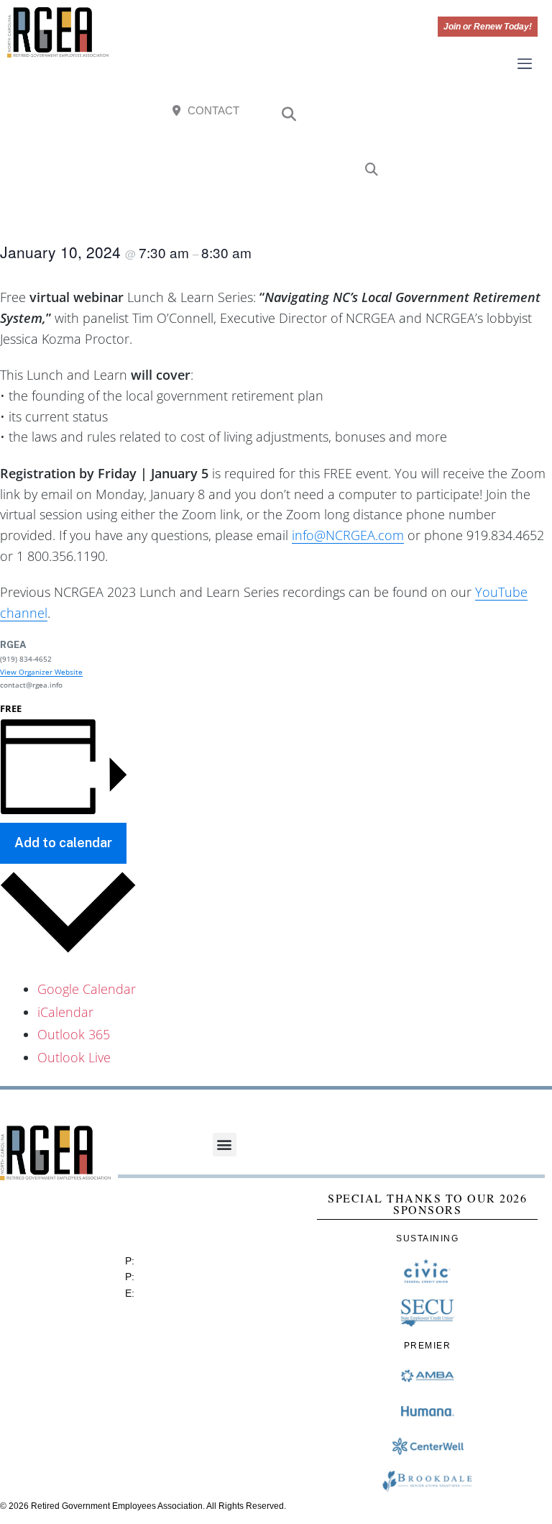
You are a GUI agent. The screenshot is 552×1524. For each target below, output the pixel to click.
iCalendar (65, 1012)
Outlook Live (74, 1057)
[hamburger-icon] (525, 64)
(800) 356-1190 (172, 1276)
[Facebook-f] (447, 114)
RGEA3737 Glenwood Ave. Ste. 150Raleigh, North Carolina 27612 (194, 1216)
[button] (289, 114)
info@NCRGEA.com (348, 535)
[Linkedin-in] (520, 150)
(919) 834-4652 (172, 1261)
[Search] (371, 170)
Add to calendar (63, 842)
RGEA (13, 644)
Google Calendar (86, 989)
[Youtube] (520, 114)
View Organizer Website (41, 672)
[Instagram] (483, 114)
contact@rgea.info (179, 1293)
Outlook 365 (73, 1034)
